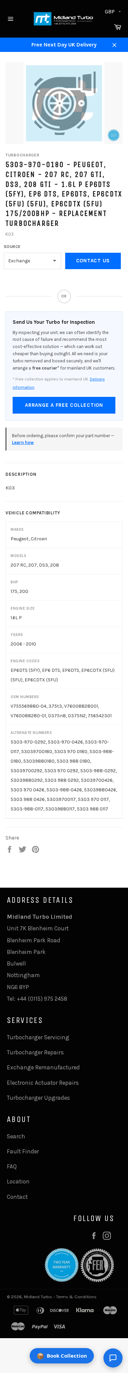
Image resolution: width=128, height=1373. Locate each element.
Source (12, 246)
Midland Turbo (38, 1296)
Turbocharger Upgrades (38, 1097)
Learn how (23, 442)
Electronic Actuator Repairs (43, 1082)
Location (18, 1181)
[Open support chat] (113, 1358)
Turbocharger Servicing (38, 1037)
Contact (17, 1196)
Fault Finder (23, 1151)
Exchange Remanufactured (43, 1067)
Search (16, 1136)
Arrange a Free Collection (64, 405)
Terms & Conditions (76, 1296)
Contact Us (93, 261)
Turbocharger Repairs (35, 1052)
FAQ (12, 1166)
